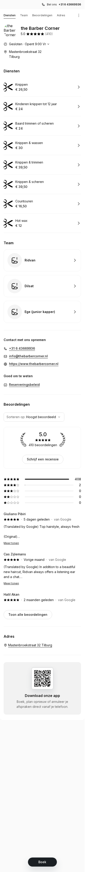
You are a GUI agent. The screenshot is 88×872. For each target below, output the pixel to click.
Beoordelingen (42, 15)
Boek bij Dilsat (42, 286)
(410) (49, 34)
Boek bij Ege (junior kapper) (42, 312)
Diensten (10, 15)
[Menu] (78, 15)
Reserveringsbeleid (24, 384)
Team (24, 15)
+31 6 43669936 (70, 4)
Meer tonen (11, 543)
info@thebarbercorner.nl (28, 356)
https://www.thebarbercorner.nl (33, 364)
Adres (61, 15)
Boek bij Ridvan (42, 260)
